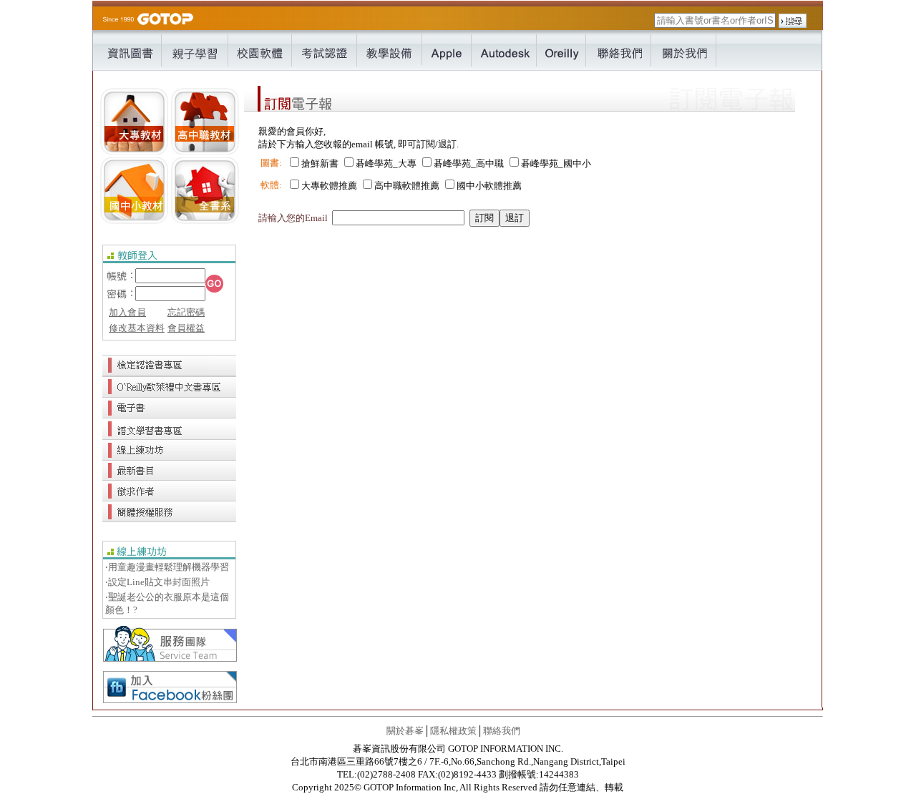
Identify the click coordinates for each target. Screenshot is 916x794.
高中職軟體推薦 (406, 185)
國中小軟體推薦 (489, 185)
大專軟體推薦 (329, 185)
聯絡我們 (501, 730)
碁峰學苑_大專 (386, 163)
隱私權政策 (453, 730)
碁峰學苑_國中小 (556, 163)
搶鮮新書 (319, 163)
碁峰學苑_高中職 (469, 163)
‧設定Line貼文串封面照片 (157, 582)
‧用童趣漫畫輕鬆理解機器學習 (167, 567)
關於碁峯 (405, 730)
